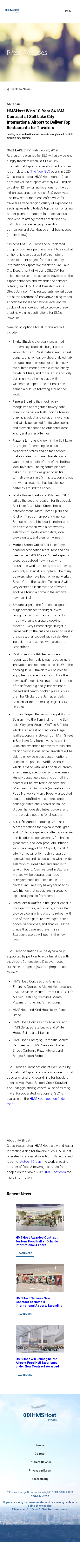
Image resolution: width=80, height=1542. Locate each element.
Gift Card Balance (40, 1462)
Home (40, 1445)
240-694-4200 (40, 1496)
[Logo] (19, 11)
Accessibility (40, 1478)
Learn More (25, 1253)
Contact (40, 1453)
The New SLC (40, 171)
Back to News (21, 89)
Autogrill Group (30, 1161)
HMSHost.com (54, 1172)
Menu (68, 11)
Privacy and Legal (40, 1470)
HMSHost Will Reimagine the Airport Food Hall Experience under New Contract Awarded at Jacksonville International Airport (37, 1366)
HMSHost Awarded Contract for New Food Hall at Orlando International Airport (37, 1241)
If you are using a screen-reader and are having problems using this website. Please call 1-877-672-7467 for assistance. (40, 1506)
